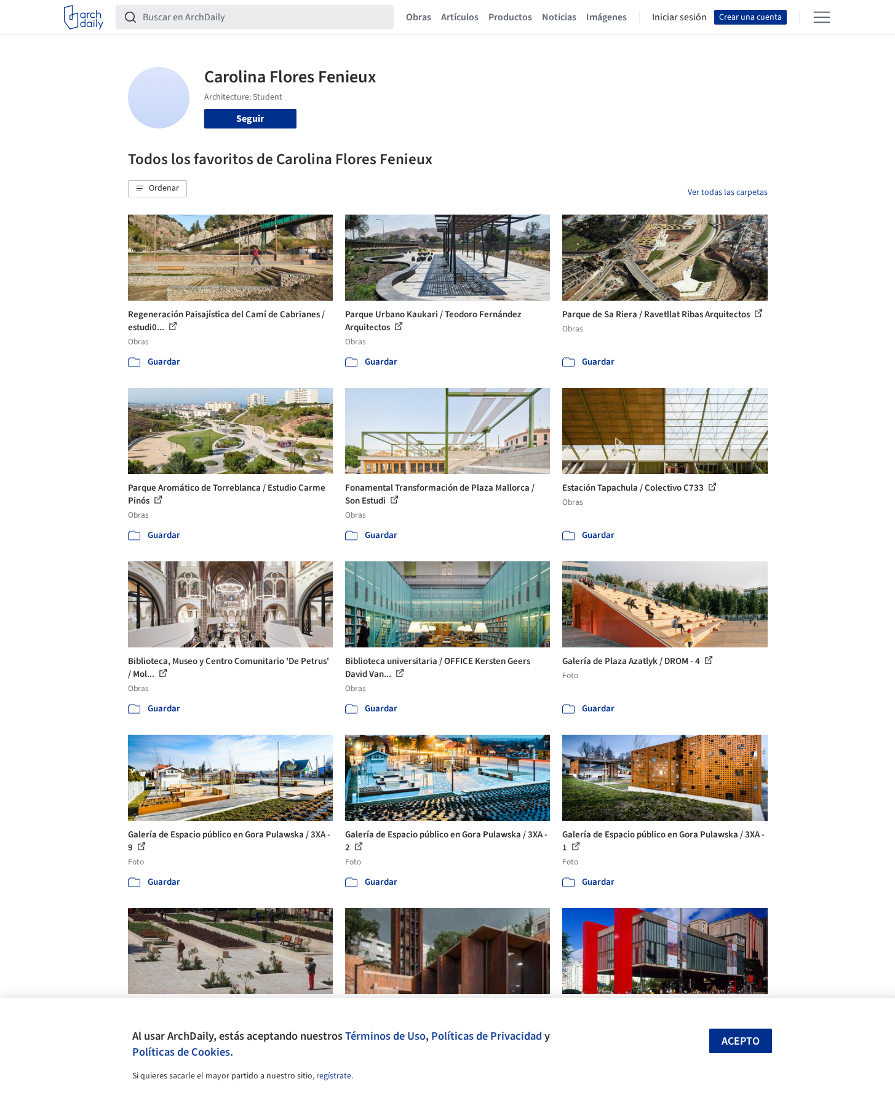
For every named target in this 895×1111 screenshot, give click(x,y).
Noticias (559, 17)
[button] (157, 188)
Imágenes (606, 17)
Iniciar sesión (679, 17)
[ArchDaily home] (83, 17)
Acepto (741, 1041)
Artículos (460, 17)
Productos (510, 17)
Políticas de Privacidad (486, 1036)
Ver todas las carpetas (728, 192)
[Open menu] (822, 17)
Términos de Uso (385, 1036)
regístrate (333, 1076)
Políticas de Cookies (181, 1052)
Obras (418, 17)
